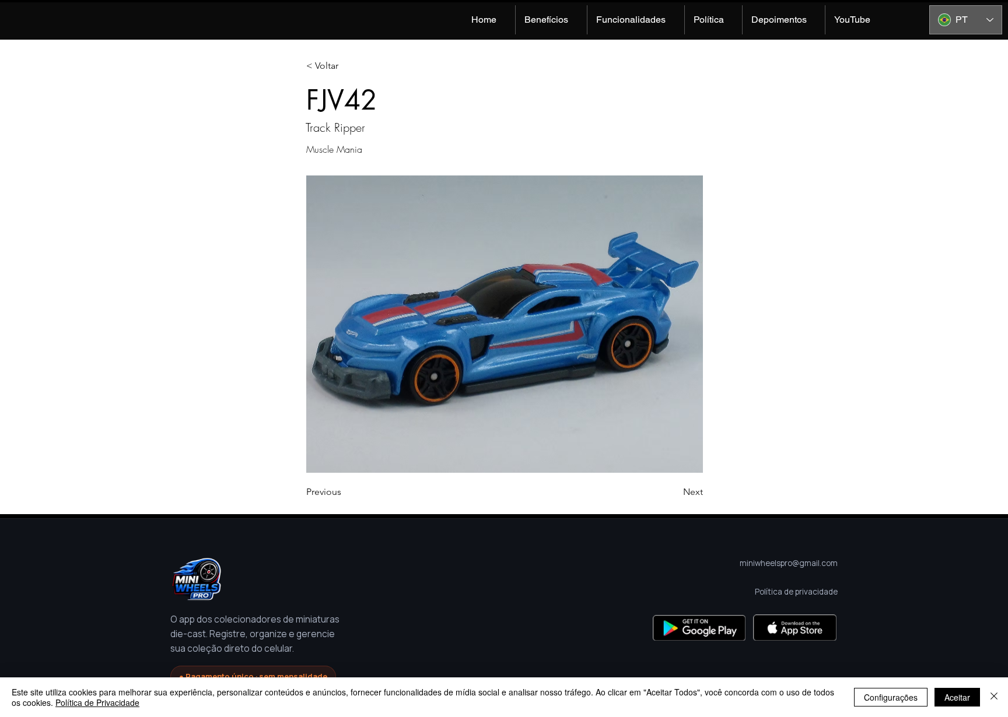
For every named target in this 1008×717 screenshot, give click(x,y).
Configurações (891, 697)
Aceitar (957, 697)
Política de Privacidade (97, 702)
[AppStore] (794, 627)
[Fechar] (994, 697)
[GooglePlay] (699, 627)
